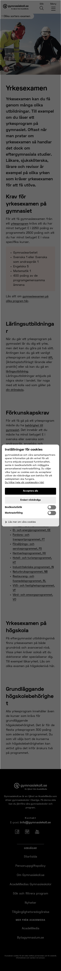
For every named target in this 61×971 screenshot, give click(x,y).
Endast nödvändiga (30, 500)
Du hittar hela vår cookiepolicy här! (24, 482)
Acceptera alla (30, 491)
